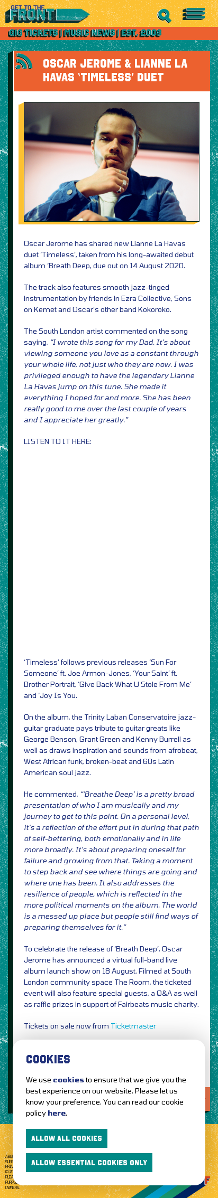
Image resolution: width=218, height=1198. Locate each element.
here (57, 1112)
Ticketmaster (133, 1025)
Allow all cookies (66, 1138)
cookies (68, 1079)
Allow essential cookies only (89, 1162)
